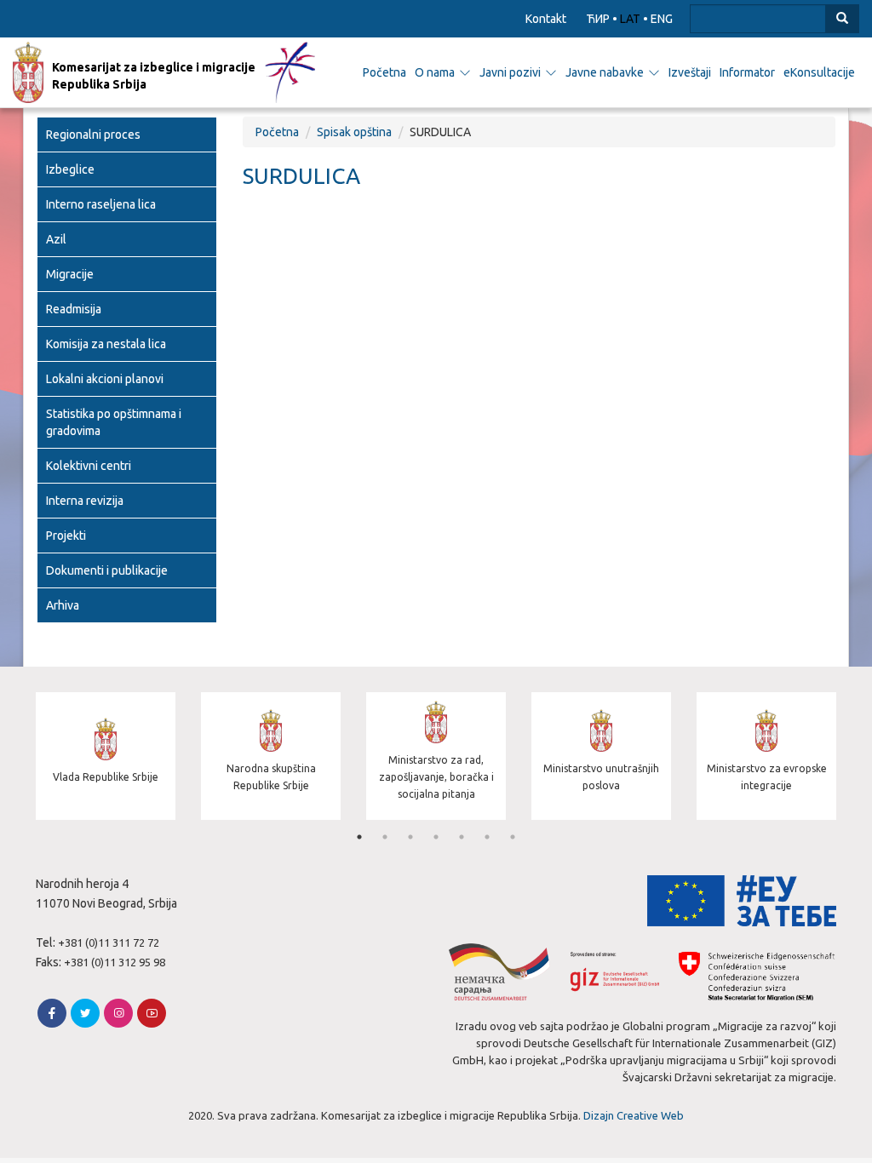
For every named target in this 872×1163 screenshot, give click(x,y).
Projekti (66, 535)
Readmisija (73, 309)
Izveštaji (689, 72)
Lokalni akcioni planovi (105, 379)
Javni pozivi (510, 72)
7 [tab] (512, 836)
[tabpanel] (105, 758)
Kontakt (545, 19)
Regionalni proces (93, 134)
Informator (747, 72)
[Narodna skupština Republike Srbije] (271, 815)
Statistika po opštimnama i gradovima (113, 422)
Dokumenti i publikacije (107, 570)
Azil (56, 239)
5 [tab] (461, 836)
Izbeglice (70, 169)
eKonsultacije (819, 72)
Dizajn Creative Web (633, 1115)
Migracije (70, 274)
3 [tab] (410, 836)
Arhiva (62, 605)
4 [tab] (436, 836)
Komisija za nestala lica (106, 344)
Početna (384, 72)
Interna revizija (84, 500)
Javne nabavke (604, 72)
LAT (630, 19)
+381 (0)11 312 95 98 (114, 962)
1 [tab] (359, 836)
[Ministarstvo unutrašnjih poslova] (601, 815)
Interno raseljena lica (101, 204)
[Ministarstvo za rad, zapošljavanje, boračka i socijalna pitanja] (436, 815)
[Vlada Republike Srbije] (105, 815)
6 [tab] (487, 836)
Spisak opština (354, 132)
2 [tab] (384, 836)
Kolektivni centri (88, 466)
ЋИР (598, 19)
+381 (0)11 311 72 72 (108, 942)
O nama (435, 72)
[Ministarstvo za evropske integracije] (766, 815)
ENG (662, 19)
